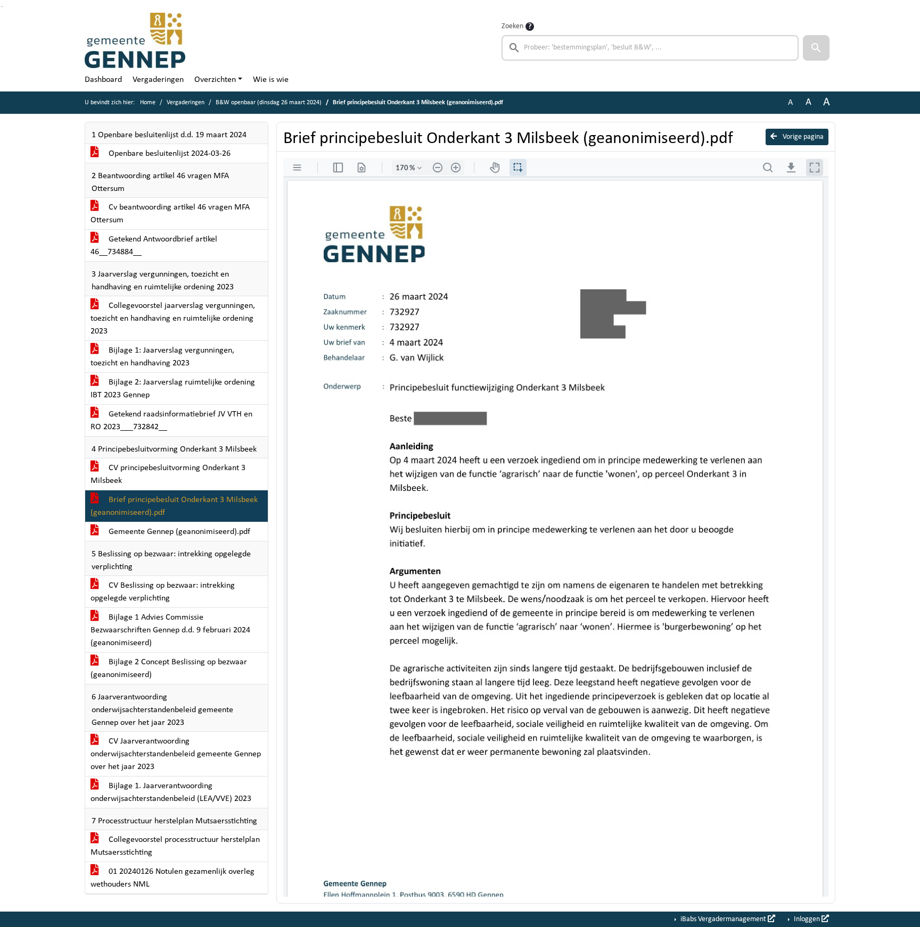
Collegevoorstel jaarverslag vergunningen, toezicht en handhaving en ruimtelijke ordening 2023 (173, 319)
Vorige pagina (802, 137)
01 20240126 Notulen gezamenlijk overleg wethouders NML (172, 878)
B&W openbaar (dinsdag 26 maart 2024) (269, 102)
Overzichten (215, 80)
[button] (816, 48)
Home (147, 102)
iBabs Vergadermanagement (723, 919)
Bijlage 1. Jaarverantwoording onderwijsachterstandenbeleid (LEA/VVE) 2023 (171, 792)
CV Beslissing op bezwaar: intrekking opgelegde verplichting (163, 592)
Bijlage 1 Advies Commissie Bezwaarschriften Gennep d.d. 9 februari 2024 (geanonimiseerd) (170, 630)
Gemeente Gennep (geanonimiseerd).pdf (178, 532)
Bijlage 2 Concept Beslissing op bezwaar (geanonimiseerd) (169, 668)
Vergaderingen (158, 80)
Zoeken (512, 26)
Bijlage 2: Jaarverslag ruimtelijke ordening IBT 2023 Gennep (173, 388)
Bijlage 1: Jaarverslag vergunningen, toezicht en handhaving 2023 (162, 357)
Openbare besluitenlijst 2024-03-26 (168, 153)
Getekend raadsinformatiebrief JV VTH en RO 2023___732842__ (171, 420)
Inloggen (807, 919)
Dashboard (103, 80)
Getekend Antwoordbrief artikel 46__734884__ (154, 245)
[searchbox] (650, 48)
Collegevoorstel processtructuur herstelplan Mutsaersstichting (175, 846)
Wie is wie (271, 80)
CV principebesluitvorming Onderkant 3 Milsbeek (168, 474)
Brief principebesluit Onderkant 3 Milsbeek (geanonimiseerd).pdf (174, 506)
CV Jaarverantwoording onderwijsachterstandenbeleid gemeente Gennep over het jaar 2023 (176, 754)
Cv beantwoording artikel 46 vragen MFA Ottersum (170, 213)
